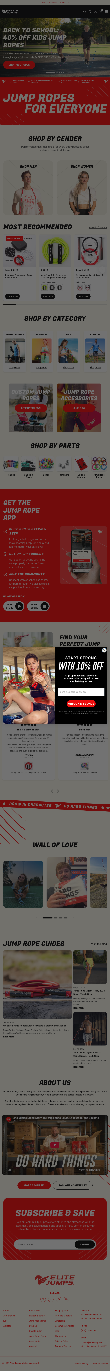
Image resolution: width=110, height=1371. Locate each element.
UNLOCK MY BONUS (81, 704)
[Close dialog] (104, 650)
